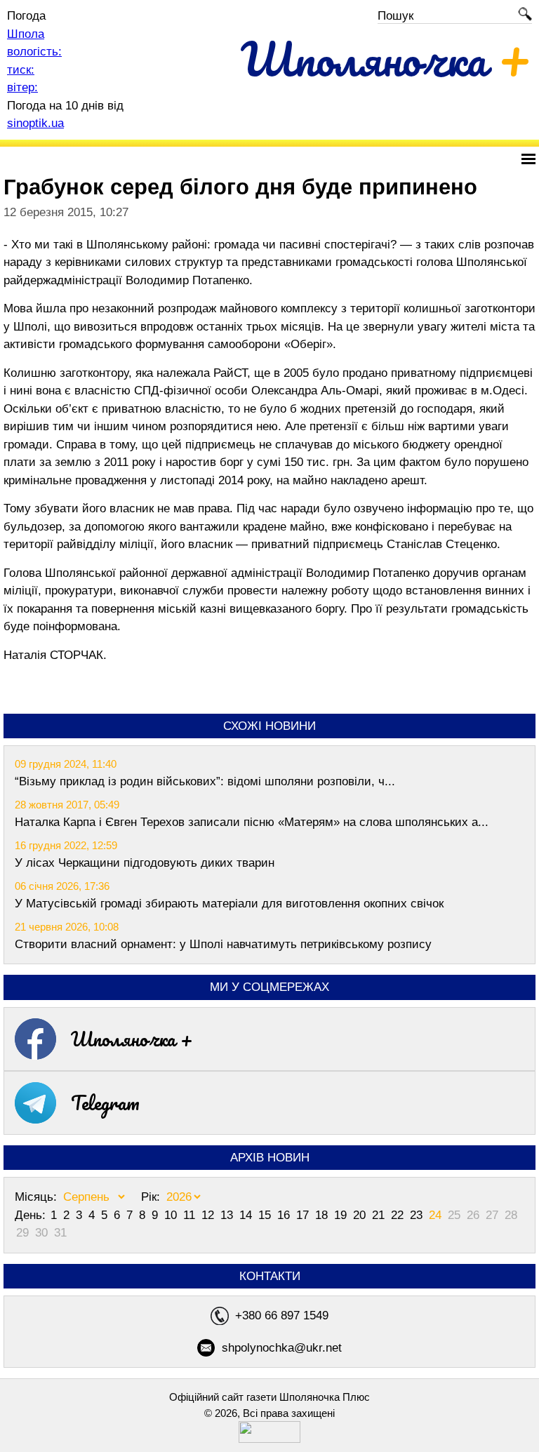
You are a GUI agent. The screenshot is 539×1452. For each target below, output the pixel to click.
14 (247, 1215)
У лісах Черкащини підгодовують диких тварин (144, 863)
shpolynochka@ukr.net (282, 1347)
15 (266, 1215)
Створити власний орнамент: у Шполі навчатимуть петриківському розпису (223, 944)
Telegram (105, 1102)
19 (342, 1215)
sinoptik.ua (35, 123)
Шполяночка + (132, 1038)
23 (418, 1215)
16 (285, 1215)
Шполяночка (386, 58)
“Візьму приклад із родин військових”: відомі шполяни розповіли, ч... (205, 781)
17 (304, 1215)
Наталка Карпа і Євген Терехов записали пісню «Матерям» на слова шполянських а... (251, 822)
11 (191, 1215)
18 (323, 1215)
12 (209, 1215)
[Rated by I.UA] (269, 1439)
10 (172, 1215)
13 (228, 1215)
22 (399, 1215)
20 (361, 1215)
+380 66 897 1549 (281, 1315)
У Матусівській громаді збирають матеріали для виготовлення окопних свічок (229, 903)
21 (380, 1215)
